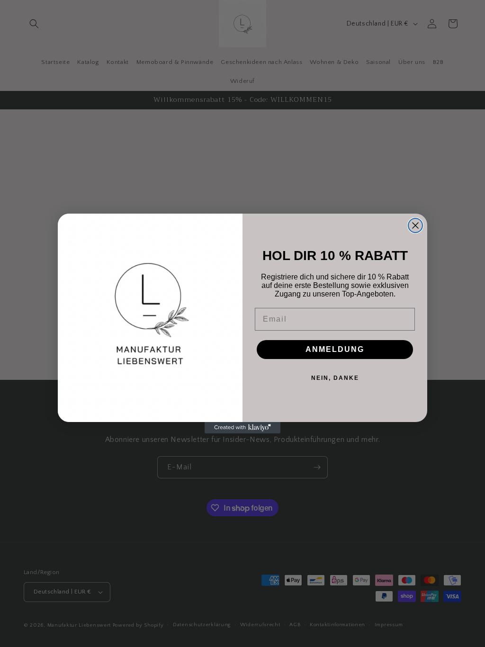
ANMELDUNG (334, 349)
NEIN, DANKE (335, 378)
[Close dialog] (415, 225)
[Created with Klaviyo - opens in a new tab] (242, 427)
